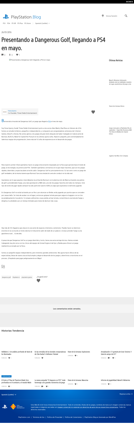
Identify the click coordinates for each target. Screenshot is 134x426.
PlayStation (26, 16)
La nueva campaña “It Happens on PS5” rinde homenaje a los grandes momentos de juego (50, 381)
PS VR (14, 23)
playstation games (27, 277)
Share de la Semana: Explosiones (79, 352)
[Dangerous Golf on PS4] (43, 152)
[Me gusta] (9, 358)
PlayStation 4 (16, 277)
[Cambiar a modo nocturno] (103, 16)
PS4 (8, 23)
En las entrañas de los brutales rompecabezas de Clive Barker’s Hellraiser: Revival (50, 353)
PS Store (27, 23)
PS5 (4, 23)
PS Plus (20, 23)
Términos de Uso (38, 417)
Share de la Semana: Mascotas (78, 380)
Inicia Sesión (111, 16)
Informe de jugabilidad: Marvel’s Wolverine (115, 380)
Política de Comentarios (73, 417)
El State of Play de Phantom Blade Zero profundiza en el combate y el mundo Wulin (16, 381)
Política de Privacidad (54, 417)
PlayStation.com (24, 417)
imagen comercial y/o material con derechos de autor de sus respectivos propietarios (88, 407)
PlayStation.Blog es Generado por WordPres (100, 417)
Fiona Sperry (12, 111)
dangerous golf (6, 277)
